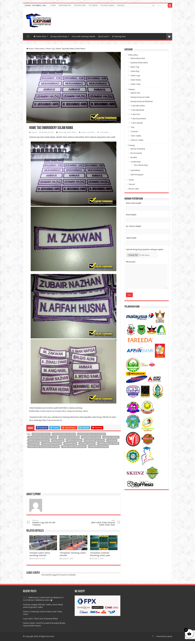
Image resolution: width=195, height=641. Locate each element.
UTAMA (53, 5)
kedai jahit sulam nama (69, 437)
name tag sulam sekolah (39, 440)
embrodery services (41, 434)
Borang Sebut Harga (59, 36)
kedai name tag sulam (91, 437)
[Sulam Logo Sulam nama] (38, 19)
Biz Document (136, 153)
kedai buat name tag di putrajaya (92, 434)
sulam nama (34, 443)
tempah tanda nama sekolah (74, 447)
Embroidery (40, 49)
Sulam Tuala (135, 84)
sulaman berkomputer (52, 443)
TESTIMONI (93, 5)
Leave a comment (88, 132)
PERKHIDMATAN (65, 5)
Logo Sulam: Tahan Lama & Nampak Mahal (40, 619)
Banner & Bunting (138, 149)
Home (30, 49)
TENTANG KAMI (80, 5)
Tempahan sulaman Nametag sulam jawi (100, 554)
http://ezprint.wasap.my (52, 420)
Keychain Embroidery (139, 63)
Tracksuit (134, 131)
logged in (56, 575)
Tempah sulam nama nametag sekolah (39, 554)
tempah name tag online (108, 443)
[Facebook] (153, 5)
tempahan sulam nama (99, 447)
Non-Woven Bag (141, 165)
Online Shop (41, 36)
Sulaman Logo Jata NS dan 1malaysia (43, 522)
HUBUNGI (120, 5)
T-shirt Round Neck (138, 119)
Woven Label (133, 189)
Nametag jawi (58, 440)
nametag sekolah (74, 440)
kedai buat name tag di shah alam (42, 437)
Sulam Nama (71, 132)
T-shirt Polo (135, 114)
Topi (132, 127)
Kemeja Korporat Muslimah (142, 101)
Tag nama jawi (70, 443)
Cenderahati (136, 162)
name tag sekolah (111, 437)
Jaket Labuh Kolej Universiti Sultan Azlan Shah (103, 522)
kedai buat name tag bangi (64, 434)
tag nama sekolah (87, 443)
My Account (103, 36)
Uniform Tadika (137, 140)
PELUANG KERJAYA (107, 5)
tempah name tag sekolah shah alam (44, 447)
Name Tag (50, 49)
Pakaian (131, 89)
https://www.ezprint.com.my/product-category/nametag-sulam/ (61, 411)
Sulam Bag (135, 71)
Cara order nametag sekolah (83, 36)
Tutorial (131, 184)
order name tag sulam (94, 440)
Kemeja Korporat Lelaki (140, 97)
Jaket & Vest (135, 93)
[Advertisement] (147, 18)
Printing (131, 145)
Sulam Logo (135, 75)
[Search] (170, 5)
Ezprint (34, 132)
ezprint (169, 636)
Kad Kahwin (135, 170)
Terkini (131, 180)
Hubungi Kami (120, 36)
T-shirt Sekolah (137, 123)
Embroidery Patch (138, 58)
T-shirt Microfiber (138, 106)
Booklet (134, 157)
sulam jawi (112, 440)
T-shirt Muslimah (137, 110)
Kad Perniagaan (137, 174)
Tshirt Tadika (136, 136)
